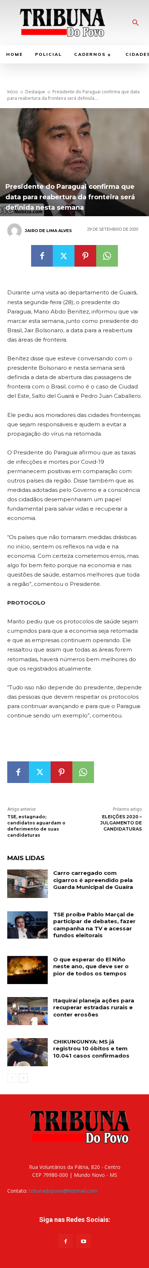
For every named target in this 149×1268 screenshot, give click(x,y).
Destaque (35, 92)
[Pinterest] (85, 256)
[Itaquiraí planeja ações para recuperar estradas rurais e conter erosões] (27, 1011)
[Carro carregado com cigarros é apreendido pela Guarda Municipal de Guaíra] (27, 883)
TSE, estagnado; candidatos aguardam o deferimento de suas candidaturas (36, 825)
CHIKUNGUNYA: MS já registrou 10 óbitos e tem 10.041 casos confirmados (91, 1048)
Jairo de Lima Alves (48, 230)
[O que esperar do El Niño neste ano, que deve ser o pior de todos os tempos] (27, 970)
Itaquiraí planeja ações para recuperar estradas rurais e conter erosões (93, 1007)
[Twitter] (63, 256)
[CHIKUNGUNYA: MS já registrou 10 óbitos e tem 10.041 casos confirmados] (27, 1052)
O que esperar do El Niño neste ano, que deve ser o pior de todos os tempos (91, 966)
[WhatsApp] (107, 256)
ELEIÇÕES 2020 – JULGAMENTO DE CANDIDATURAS (121, 823)
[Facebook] (42, 256)
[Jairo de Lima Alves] (15, 230)
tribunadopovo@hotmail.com (63, 1190)
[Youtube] (83, 1241)
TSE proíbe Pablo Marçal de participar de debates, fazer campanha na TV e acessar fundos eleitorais (94, 925)
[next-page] (23, 1078)
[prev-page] (11, 1078)
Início (12, 92)
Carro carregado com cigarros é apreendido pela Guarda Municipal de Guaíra (93, 879)
